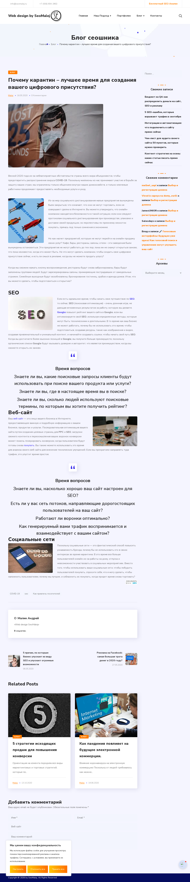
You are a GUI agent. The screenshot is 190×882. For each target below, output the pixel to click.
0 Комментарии (38, 95)
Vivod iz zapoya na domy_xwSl (159, 195)
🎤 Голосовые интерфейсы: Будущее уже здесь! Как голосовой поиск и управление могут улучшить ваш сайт (159, 240)
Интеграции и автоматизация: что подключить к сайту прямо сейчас (163, 127)
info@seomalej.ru (18, 3)
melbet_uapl (149, 185)
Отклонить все (37, 869)
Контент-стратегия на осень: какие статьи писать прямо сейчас (162, 158)
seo (26, 593)
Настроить (18, 869)
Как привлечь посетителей (46, 593)
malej (10, 95)
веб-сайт (18, 418)
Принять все (58, 869)
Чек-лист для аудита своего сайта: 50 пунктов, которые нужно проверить (162, 143)
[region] (38, 858)
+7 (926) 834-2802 (48, 3)
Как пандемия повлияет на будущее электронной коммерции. (104, 749)
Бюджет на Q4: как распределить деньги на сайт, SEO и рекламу (163, 101)
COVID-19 (15, 593)
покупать (29, 445)
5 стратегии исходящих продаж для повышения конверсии (35, 749)
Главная (43, 44)
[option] (39, 740)
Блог (53, 44)
